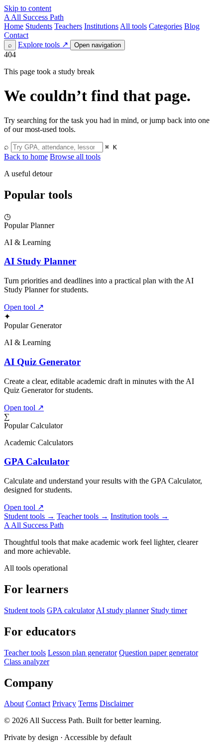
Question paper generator (158, 652)
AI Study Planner (40, 261)
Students (38, 26)
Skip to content (27, 8)
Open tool (24, 307)
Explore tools (43, 44)
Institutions (101, 26)
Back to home (26, 156)
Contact (16, 35)
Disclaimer (116, 703)
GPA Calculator (36, 461)
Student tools (29, 516)
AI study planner (122, 610)
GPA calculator (71, 610)
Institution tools (139, 516)
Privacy (64, 703)
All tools (133, 26)
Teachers (68, 26)
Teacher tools (82, 516)
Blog (192, 26)
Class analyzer (26, 661)
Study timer (169, 610)
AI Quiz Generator (42, 362)
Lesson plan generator (82, 652)
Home (13, 26)
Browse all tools (75, 156)
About (14, 703)
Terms (88, 703)
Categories (165, 26)
